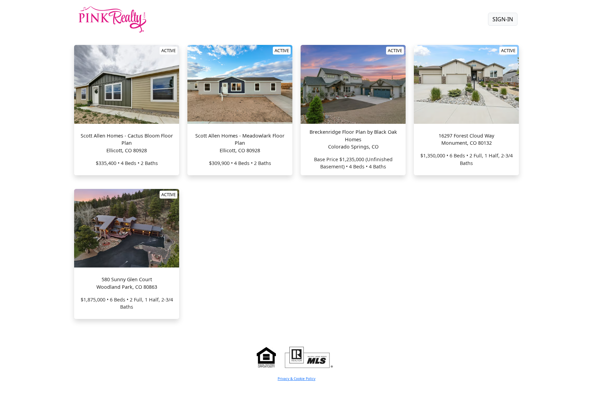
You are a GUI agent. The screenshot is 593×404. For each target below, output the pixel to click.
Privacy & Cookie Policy (296, 378)
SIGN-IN (502, 19)
